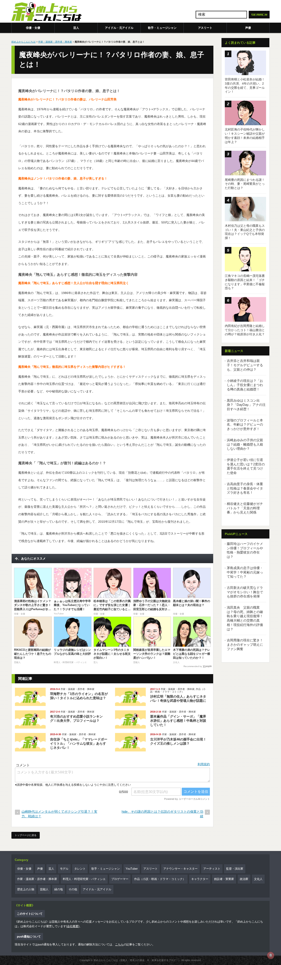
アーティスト (211, 868)
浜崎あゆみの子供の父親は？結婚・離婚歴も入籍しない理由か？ (245, 444)
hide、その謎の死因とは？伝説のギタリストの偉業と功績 (162, 814)
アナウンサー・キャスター (180, 868)
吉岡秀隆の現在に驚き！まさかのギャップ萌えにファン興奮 (245, 644)
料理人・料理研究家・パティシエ (84, 879)
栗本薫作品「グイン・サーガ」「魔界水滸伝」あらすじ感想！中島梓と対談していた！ (178, 721)
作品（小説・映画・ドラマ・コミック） (177, 690)
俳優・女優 (33, 27)
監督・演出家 (234, 868)
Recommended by (193, 666)
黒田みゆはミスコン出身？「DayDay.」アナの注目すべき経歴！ (246, 405)
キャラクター (199, 879)
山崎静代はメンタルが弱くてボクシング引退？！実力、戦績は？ (59, 814)
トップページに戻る (25, 835)
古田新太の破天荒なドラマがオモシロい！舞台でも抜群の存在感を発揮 (245, 592)
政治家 (244, 879)
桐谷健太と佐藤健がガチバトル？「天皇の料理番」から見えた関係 (245, 508)
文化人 (258, 879)
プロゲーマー (119, 879)
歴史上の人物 (25, 889)
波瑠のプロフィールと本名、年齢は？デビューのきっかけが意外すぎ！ (245, 424)
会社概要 (72, 926)
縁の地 (58, 889)
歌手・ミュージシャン (162, 27)
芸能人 (44, 889)
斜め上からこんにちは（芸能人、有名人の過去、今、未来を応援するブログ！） (137, 960)
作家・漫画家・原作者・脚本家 (55, 41)
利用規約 (204, 764)
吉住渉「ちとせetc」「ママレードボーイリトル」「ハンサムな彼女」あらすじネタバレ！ (78, 743)
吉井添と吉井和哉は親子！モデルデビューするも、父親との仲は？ (245, 365)
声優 (248, 27)
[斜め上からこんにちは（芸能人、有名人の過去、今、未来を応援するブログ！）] (46, 12)
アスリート (205, 27)
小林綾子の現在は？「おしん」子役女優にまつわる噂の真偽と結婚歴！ (245, 385)
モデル (64, 868)
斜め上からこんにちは (23, 41)
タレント (80, 868)
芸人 (76, 27)
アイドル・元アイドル (119, 27)
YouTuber (132, 868)
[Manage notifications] (270, 955)
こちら (119, 944)
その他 (72, 889)
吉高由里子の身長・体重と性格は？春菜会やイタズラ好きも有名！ (245, 488)
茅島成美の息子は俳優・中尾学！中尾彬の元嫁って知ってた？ (245, 572)
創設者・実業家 (224, 879)
